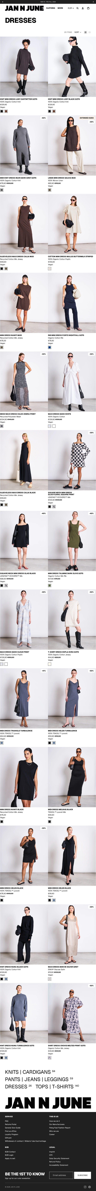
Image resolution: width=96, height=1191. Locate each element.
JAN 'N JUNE (15, 1187)
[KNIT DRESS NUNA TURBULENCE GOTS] (6, 979)
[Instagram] (85, 1186)
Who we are (54, 1131)
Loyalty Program (11, 1134)
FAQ (6, 1121)
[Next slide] (44, 66)
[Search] (77, 8)
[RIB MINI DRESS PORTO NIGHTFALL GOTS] (49, 347)
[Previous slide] (4, 66)
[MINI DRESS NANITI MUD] (1, 347)
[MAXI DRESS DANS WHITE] (54, 426)
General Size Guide (12, 1128)
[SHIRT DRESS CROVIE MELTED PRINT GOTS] (49, 1057)
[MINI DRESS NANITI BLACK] (1, 821)
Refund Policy (55, 1162)
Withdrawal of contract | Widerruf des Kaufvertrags (25, 1141)
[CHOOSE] (44, 93)
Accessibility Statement (58, 1165)
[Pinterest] (89, 1186)
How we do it (54, 1121)
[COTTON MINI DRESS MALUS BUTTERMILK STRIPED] (49, 268)
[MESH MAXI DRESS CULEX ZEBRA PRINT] (1, 426)
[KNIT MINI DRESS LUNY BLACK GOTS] (1, 111)
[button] (77, 32)
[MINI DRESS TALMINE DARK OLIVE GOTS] (49, 585)
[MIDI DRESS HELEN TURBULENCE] (54, 742)
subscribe (83, 1175)
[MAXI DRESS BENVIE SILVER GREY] (49, 979)
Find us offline (10, 1131)
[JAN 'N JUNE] (24, 8)
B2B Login (9, 1155)
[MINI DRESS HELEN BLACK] (1, 900)
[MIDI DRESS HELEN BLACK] (49, 742)
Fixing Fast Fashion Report (59, 1128)
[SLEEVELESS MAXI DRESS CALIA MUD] (6, 268)
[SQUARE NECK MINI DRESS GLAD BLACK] (49, 506)
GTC (51, 1155)
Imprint (52, 1151)
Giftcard (8, 1138)
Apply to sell (10, 1158)
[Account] (83, 8)
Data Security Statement (59, 1158)
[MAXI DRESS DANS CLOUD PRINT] (49, 426)
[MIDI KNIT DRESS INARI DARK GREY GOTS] (1, 189)
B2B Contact (10, 1151)
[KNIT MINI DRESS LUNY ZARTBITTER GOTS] (6, 111)
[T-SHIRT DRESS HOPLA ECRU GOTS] (49, 664)
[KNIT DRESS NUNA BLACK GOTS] (1, 979)
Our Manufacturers (56, 1124)
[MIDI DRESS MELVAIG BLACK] (49, 821)
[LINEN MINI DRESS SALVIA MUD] (49, 189)
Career (52, 1134)
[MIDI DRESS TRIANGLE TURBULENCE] (1, 742)
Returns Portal (10, 1124)
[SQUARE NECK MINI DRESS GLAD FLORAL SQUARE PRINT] (54, 506)
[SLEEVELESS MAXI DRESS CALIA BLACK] (1, 268)
